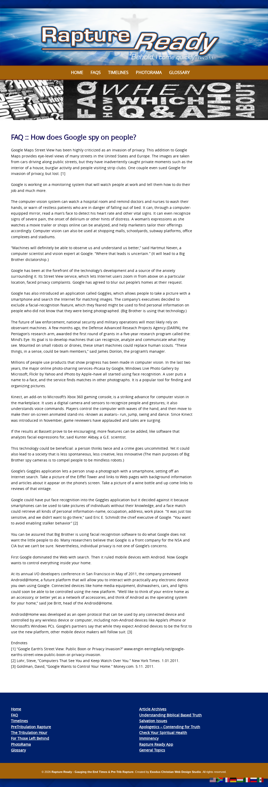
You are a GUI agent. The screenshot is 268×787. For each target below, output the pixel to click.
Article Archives (152, 708)
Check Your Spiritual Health (163, 732)
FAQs (96, 72)
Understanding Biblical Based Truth (170, 714)
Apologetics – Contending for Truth (169, 726)
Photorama (149, 72)
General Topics (152, 750)
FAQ (14, 714)
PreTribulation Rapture (31, 726)
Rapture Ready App (156, 744)
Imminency (149, 738)
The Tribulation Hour (29, 732)
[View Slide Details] (134, 37)
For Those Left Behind (30, 738)
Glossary (179, 72)
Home (77, 72)
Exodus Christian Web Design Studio (175, 771)
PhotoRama (21, 744)
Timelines (118, 72)
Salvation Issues (153, 720)
